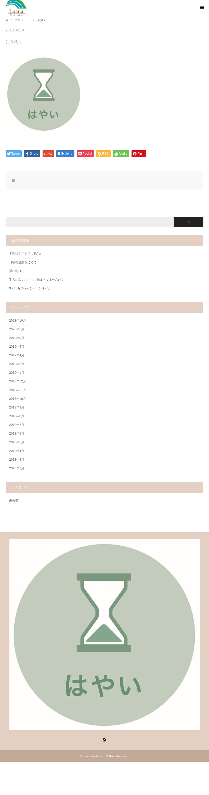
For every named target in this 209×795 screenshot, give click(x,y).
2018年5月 (16, 442)
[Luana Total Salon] (104, 728)
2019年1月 (16, 372)
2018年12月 (17, 381)
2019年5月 (16, 346)
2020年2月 (16, 329)
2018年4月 (16, 451)
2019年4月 (16, 355)
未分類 (13, 500)
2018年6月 (16, 433)
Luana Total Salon (93, 756)
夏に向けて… (18, 271)
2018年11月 (17, 390)
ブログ (19, 20)
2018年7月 (16, 425)
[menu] (201, 7)
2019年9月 (16, 338)
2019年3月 (16, 364)
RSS (104, 739)
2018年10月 (17, 399)
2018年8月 (16, 416)
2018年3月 (16, 459)
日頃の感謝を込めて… (24, 262)
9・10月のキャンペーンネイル (30, 288)
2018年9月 (16, 407)
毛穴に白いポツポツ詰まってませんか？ (36, 279)
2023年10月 (17, 320)
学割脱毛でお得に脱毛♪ (25, 253)
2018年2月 (16, 468)
